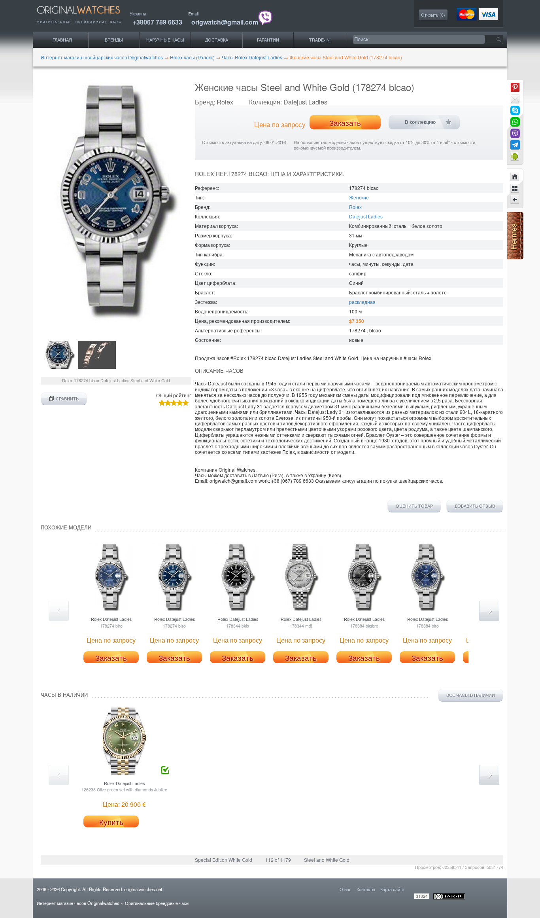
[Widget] (515, 156)
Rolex (355, 206)
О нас (345, 889)
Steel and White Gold (326, 859)
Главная (62, 40)
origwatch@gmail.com (224, 22)
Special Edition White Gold (223, 859)
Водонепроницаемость (221, 311)
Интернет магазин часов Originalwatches (78, 903)
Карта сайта (392, 889)
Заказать (345, 123)
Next (489, 611)
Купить (111, 822)
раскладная (362, 301)
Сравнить (67, 399)
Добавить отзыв (475, 506)
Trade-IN (319, 40)
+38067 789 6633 (157, 22)
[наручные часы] (85, 16)
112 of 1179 (278, 859)
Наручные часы (165, 40)
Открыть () (433, 15)
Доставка (216, 40)
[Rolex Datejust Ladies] (515, 200)
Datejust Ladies (366, 216)
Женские (359, 197)
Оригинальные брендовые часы (157, 903)
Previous (59, 611)
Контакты (366, 889)
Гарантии (268, 40)
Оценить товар (414, 506)
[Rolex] (515, 188)
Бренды (114, 40)
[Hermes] (515, 257)
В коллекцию (420, 122)
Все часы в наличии (470, 695)
